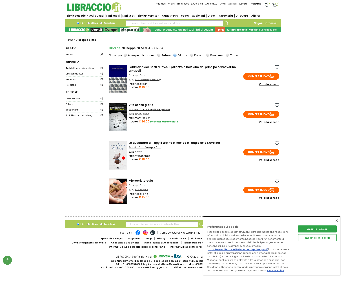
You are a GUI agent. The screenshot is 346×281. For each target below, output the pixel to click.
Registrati (255, 3)
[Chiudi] (337, 220)
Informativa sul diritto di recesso (189, 246)
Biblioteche (197, 238)
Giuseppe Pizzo (137, 75)
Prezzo (198, 55)
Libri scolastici (85, 15)
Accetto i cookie (317, 229)
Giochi (212, 15)
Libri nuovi (113, 15)
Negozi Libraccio (265, 23)
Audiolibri (198, 15)
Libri (82, 23)
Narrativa (84, 79)
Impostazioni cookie (317, 238)
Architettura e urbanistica (84, 68)
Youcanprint (84, 109)
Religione (84, 84)
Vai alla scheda (269, 84)
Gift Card (242, 15)
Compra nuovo (259, 76)
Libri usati (128, 15)
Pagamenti (134, 238)
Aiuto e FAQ (211, 3)
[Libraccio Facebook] (137, 234)
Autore (166, 55)
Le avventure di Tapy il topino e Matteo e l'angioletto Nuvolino (174, 143)
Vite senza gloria (141, 105)
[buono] (173, 29)
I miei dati (160, 3)
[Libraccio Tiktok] (152, 234)
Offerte (256, 15)
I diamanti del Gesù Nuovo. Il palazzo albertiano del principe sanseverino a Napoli (182, 69)
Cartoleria (226, 15)
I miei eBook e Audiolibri (190, 3)
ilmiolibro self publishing (84, 115)
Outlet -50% (170, 15)
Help (149, 238)
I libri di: (114, 48)
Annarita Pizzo (136, 147)
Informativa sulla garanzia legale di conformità (137, 246)
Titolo (234, 55)
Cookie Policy (275, 270)
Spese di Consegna (112, 238)
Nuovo (84, 54)
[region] (271, 245)
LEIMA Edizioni (84, 98)
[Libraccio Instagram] (145, 234)
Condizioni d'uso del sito (125, 242)
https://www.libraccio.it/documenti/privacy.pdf (238, 249)
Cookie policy (178, 238)
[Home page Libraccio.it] (94, 11)
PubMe (84, 104)
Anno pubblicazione (141, 55)
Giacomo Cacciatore (140, 109)
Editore (182, 55)
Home (69, 40)
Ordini (171, 3)
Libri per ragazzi (84, 73)
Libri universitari (148, 15)
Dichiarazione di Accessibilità (161, 242)
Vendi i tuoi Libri (228, 3)
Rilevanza (216, 55)
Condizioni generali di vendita (89, 242)
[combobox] (174, 23)
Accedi (243, 3)
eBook (185, 15)
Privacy (161, 238)
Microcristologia (141, 181)
